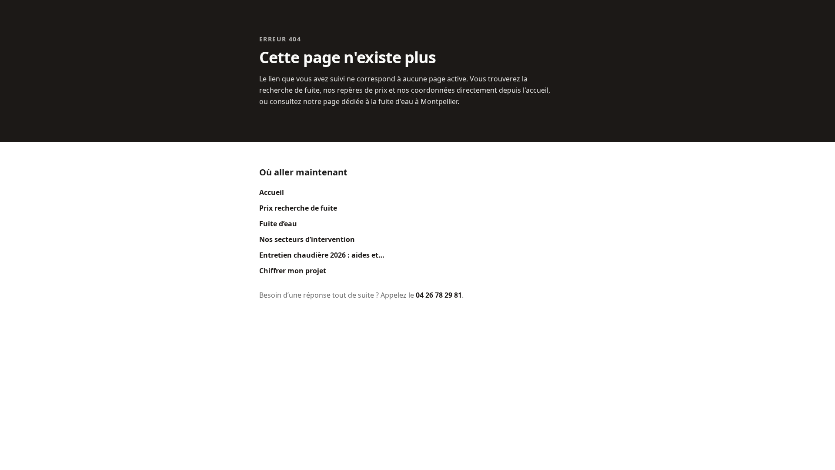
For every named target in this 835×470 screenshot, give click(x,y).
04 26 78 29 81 (439, 295)
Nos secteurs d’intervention (307, 239)
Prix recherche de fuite (298, 208)
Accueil (271, 192)
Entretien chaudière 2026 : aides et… (321, 255)
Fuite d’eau (278, 223)
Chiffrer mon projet (292, 270)
